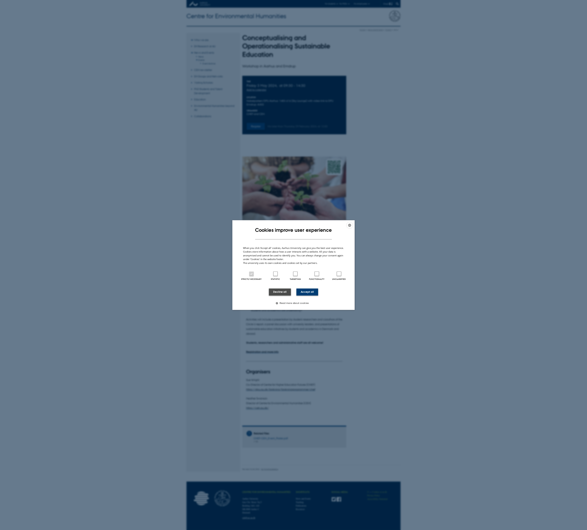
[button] (293, 303)
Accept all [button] (307, 292)
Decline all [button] (279, 292)
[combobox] (349, 225)
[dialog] (293, 265)
